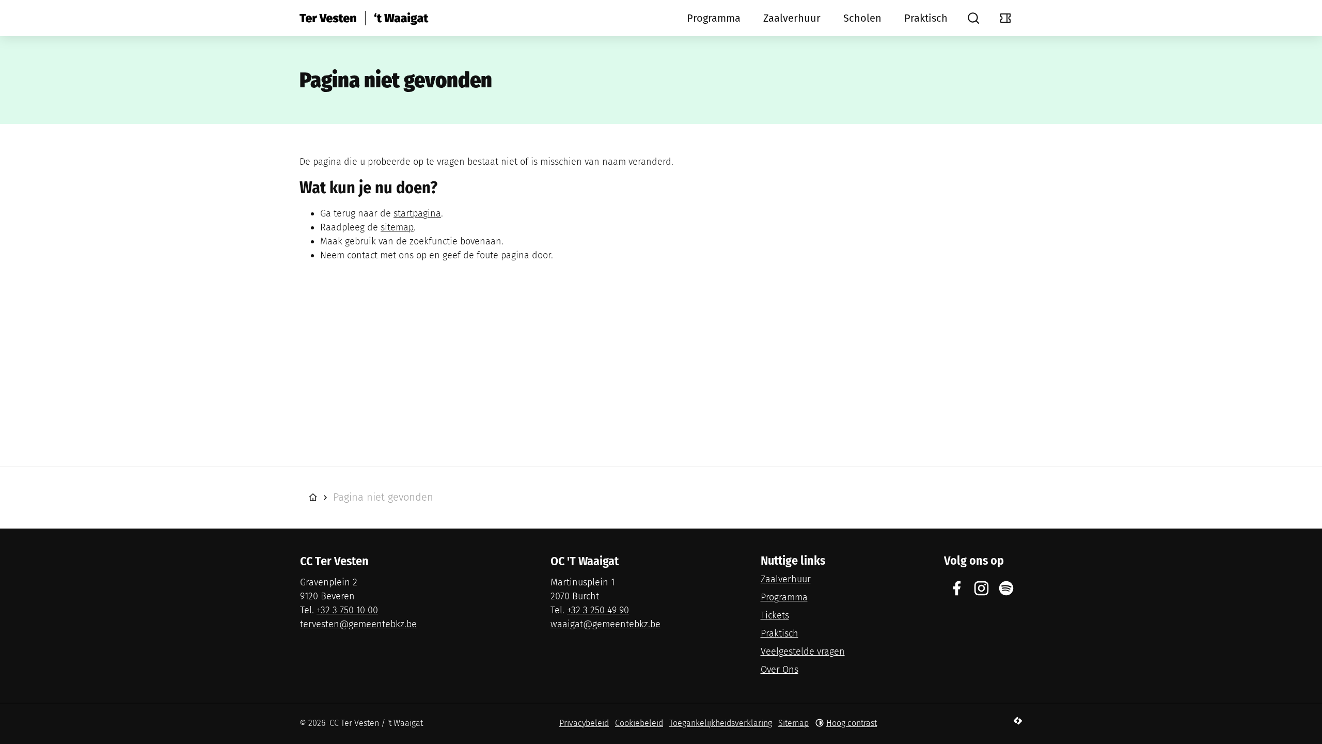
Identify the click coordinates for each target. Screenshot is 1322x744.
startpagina (417, 213)
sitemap (397, 227)
